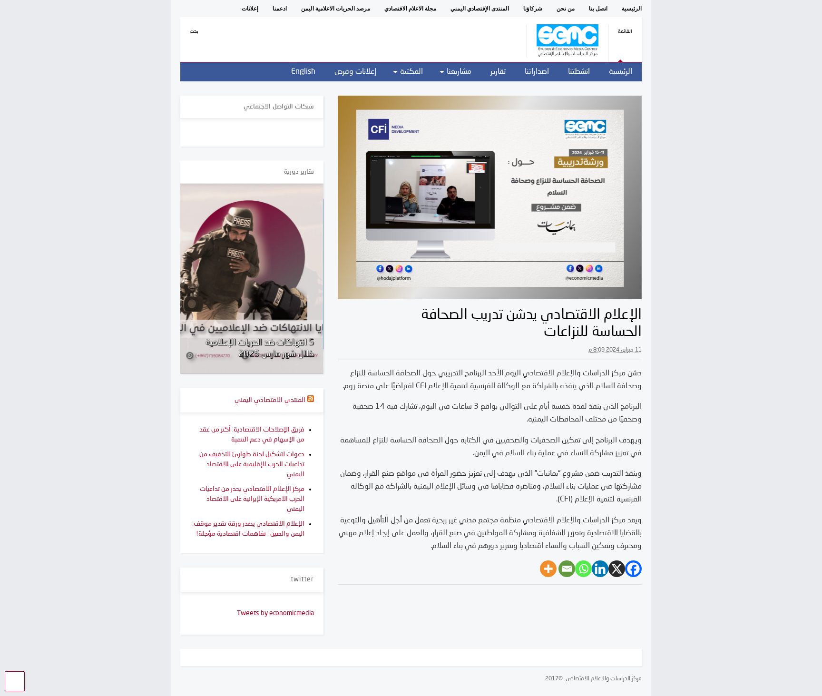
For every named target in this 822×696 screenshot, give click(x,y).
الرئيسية (632, 8)
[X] (616, 568)
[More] (548, 568)
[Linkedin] (600, 568)
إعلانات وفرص (355, 72)
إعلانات (250, 8)
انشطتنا (579, 72)
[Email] (566, 568)
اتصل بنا (598, 8)
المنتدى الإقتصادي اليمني (479, 8)
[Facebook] (633, 568)
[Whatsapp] (583, 568)
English (303, 72)
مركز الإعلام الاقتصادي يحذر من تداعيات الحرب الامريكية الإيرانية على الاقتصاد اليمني (252, 499)
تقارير (498, 72)
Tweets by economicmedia (275, 613)
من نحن (566, 8)
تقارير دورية (299, 171)
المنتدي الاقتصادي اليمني (270, 400)
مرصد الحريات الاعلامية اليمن (335, 8)
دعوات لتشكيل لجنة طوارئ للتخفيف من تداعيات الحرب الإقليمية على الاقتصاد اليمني (251, 464)
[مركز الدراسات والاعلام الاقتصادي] (562, 54)
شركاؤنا (532, 8)
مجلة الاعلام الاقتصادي (410, 8)
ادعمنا (280, 8)
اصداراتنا (537, 72)
